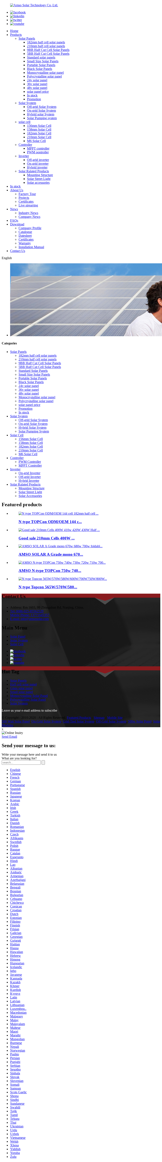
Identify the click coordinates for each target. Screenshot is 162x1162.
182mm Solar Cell (39, 133)
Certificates (26, 201)
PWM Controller (30, 461)
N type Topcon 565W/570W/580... (48, 587)
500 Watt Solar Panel (16, 721)
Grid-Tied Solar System (78, 721)
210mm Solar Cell (39, 137)
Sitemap (99, 717)
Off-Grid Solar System (111, 721)
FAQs (14, 220)
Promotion (34, 99)
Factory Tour (27, 194)
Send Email (9, 736)
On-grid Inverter (29, 473)
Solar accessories (38, 182)
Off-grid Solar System (41, 106)
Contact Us (17, 251)
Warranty (25, 243)
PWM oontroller (38, 152)
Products (16, 34)
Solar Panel (17, 636)
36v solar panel (37, 84)
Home (14, 31)
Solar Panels (27, 38)
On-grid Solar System (41, 110)
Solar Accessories (30, 496)
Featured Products (79, 717)
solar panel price (38, 91)
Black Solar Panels (39, 69)
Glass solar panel (21, 688)
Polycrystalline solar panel (44, 76)
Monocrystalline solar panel (45, 72)
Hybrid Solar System (32, 427)
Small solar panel (21, 692)
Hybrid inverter (37, 167)
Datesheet (25, 235)
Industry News (28, 213)
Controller (25, 144)
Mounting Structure (40, 175)
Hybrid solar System (40, 114)
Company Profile (30, 228)
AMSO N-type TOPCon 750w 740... (50, 570)
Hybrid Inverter (29, 480)
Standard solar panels (41, 57)
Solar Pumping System (34, 431)
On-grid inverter (38, 163)
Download (17, 224)
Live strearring (28, 205)
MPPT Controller (30, 465)
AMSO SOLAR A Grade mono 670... (51, 554)
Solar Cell (16, 435)
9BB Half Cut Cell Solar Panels (48, 50)
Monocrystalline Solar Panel (29, 695)
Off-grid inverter (38, 160)
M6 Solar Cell (36, 141)
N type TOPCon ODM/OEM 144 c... (50, 521)
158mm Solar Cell (39, 129)
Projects (24, 197)
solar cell (24, 122)
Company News (29, 216)
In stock (32, 95)
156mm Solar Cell (39, 125)
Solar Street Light (38, 179)
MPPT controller (38, 148)
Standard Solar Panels (33, 370)
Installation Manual (31, 247)
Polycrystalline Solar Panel (28, 699)
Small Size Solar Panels (42, 61)
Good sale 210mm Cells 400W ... (47, 538)
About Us (16, 190)
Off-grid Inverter (30, 477)
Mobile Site (115, 717)
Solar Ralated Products (34, 171)
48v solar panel (37, 88)
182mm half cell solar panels (46, 42)
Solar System (27, 103)
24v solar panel (37, 80)
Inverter (24, 156)
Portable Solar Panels (41, 65)
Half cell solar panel (23, 684)
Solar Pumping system (42, 118)
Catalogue (25, 232)
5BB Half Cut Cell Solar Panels (48, 53)
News (14, 209)
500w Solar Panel (139, 721)
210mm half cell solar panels (46, 46)
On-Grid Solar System (46, 721)
